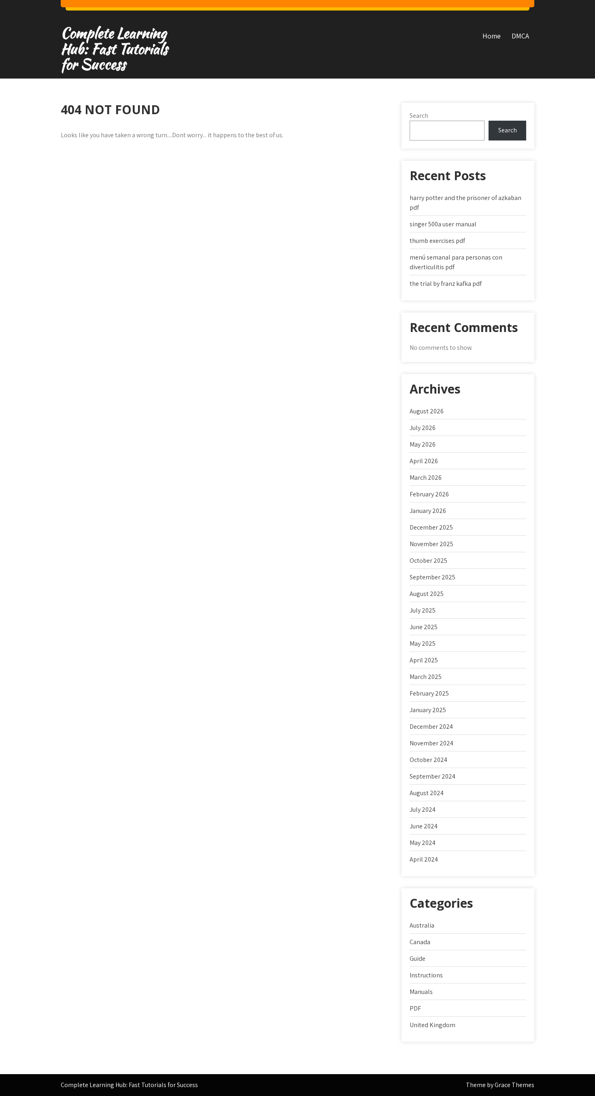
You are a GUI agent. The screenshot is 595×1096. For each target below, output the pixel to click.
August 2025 (427, 593)
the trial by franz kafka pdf (446, 283)
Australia (422, 925)
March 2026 (426, 477)
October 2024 (428, 759)
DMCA (520, 35)
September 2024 (432, 776)
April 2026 (424, 461)
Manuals (421, 991)
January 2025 (428, 710)
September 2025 (432, 577)
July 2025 (423, 610)
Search (419, 115)
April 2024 (424, 859)
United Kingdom (432, 1025)
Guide (417, 958)
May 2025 (423, 643)
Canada (420, 942)
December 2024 (431, 726)
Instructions (426, 975)
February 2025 (429, 693)
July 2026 (423, 428)
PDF (415, 1008)
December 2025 (431, 527)
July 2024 (423, 809)
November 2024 (431, 743)
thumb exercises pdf (437, 240)
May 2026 (423, 444)
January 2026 (428, 511)
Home (491, 35)
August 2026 (427, 411)
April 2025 (424, 660)
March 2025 (426, 676)
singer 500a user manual (443, 224)
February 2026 (429, 494)
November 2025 (431, 544)
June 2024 (424, 826)
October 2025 (428, 560)
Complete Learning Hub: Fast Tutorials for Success (114, 48)
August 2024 (427, 793)
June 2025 (424, 627)
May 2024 (423, 842)
